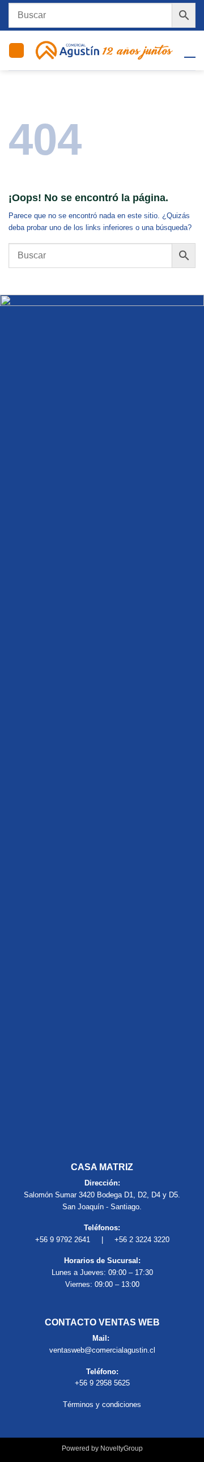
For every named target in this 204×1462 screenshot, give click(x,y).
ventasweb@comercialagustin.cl (102, 1350)
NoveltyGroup (121, 1448)
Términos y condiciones (102, 1404)
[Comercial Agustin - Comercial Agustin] (104, 50)
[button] (16, 50)
